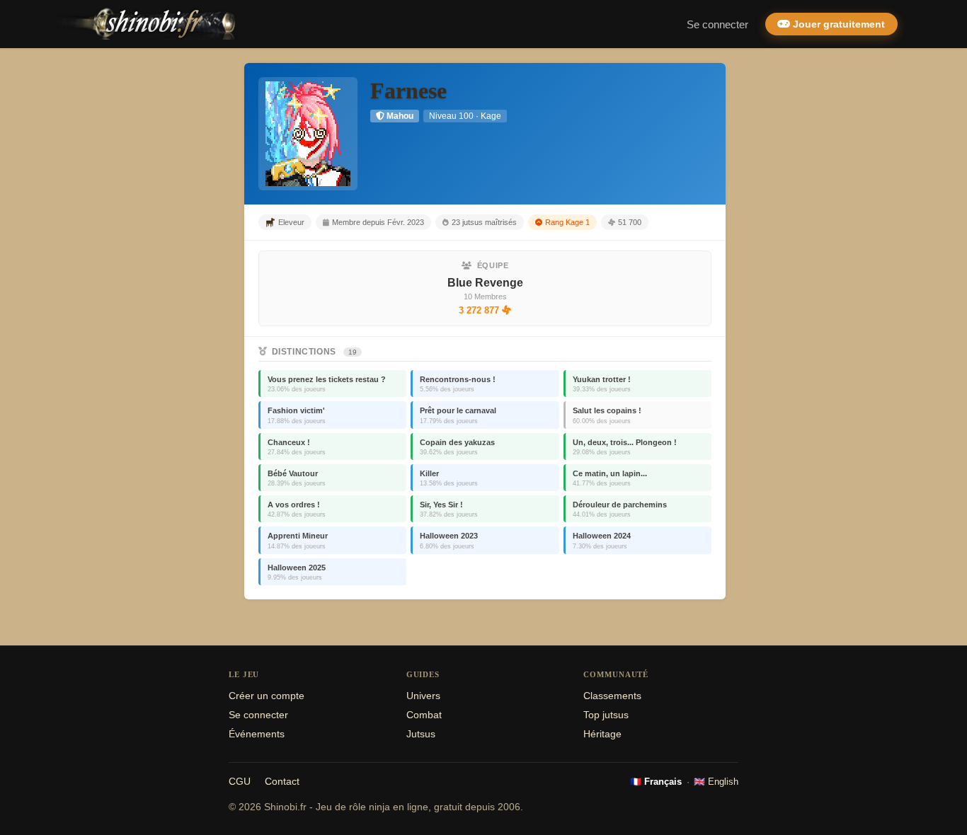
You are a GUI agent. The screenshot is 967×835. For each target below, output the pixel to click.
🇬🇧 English (716, 781)
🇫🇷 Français (656, 781)
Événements (257, 734)
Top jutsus (606, 715)
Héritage (602, 734)
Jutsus (420, 734)
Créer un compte (266, 696)
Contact (282, 781)
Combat (424, 715)
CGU (240, 781)
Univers (423, 696)
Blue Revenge (485, 283)
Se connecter (717, 24)
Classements (612, 696)
